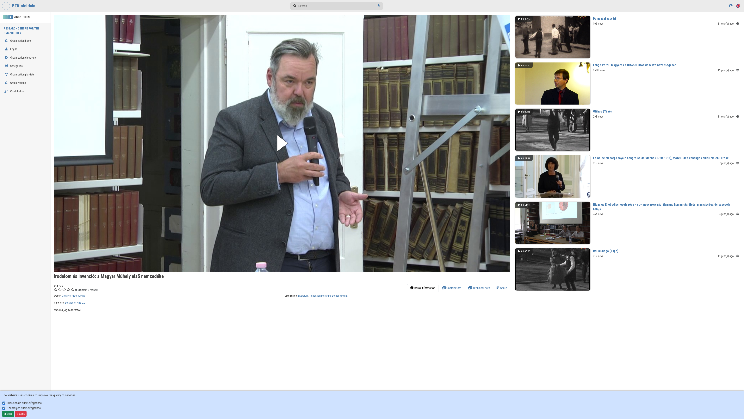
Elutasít (21, 413)
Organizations (18, 83)
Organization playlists (22, 74)
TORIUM (22, 17)
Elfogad (8, 413)
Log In (13, 49)
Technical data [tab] (481, 288)
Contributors (17, 91)
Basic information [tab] (424, 288)
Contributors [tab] (453, 288)
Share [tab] (503, 288)
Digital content (340, 295)
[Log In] (730, 6)
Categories (16, 66)
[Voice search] (379, 6)
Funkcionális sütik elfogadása (24, 403)
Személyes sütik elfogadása (24, 408)
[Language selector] (738, 6)
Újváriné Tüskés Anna (73, 295)
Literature (303, 295)
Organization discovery (23, 57)
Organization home (21, 40)
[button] (282, 143)
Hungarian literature (320, 295)
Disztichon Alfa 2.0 (75, 302)
